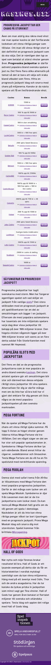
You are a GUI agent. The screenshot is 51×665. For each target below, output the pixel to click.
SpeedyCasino (8, 265)
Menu (43, 4)
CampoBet (10, 176)
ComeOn (10, 203)
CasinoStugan (8, 189)
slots (29, 302)
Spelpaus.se (29, 105)
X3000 (11, 105)
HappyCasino (9, 125)
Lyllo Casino (9, 245)
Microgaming (19, 532)
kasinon (30, 372)
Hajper (11, 214)
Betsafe (11, 145)
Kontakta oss (27, 662)
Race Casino (9, 115)
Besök (44, 105)
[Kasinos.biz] (25, 18)
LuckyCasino (9, 135)
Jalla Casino (9, 225)
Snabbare (10, 255)
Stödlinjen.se (22, 105)
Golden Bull (9, 156)
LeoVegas (10, 235)
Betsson (11, 166)
